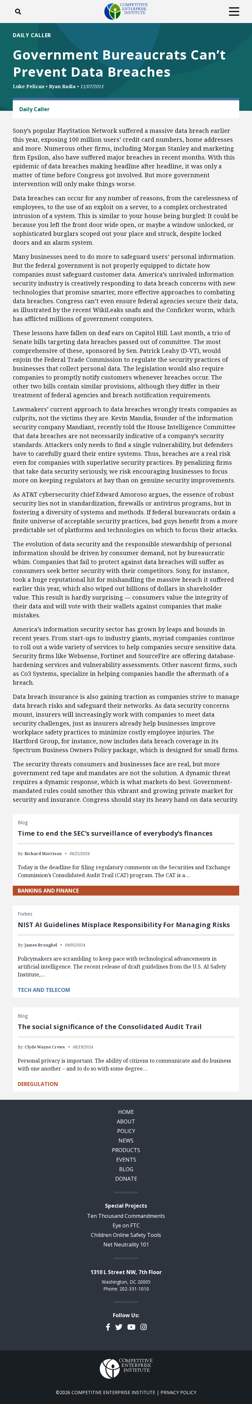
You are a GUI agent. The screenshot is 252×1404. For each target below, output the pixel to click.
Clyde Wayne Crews (45, 1047)
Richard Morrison (43, 853)
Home (126, 1112)
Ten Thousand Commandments (126, 1215)
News (126, 1140)
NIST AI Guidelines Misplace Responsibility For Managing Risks (124, 924)
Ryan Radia (62, 86)
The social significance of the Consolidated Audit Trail (110, 1026)
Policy (126, 1131)
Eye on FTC (126, 1225)
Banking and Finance (48, 890)
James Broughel (41, 945)
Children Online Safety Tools (126, 1235)
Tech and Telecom (44, 990)
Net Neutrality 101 (126, 1244)
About (126, 1121)
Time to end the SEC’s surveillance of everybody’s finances (115, 833)
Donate (126, 1178)
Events (126, 1159)
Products (126, 1150)
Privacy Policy (178, 1392)
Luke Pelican (28, 86)
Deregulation (38, 1084)
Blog (126, 1169)
